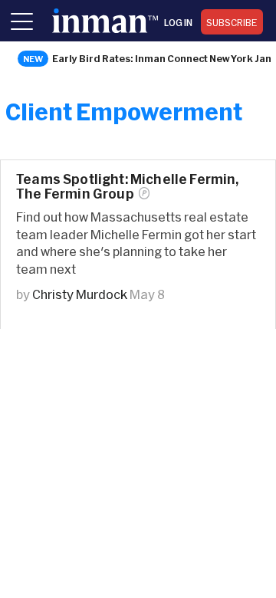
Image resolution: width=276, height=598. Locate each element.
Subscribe (232, 22)
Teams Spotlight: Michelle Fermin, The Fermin (127, 186)
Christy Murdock (79, 294)
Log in (178, 22)
